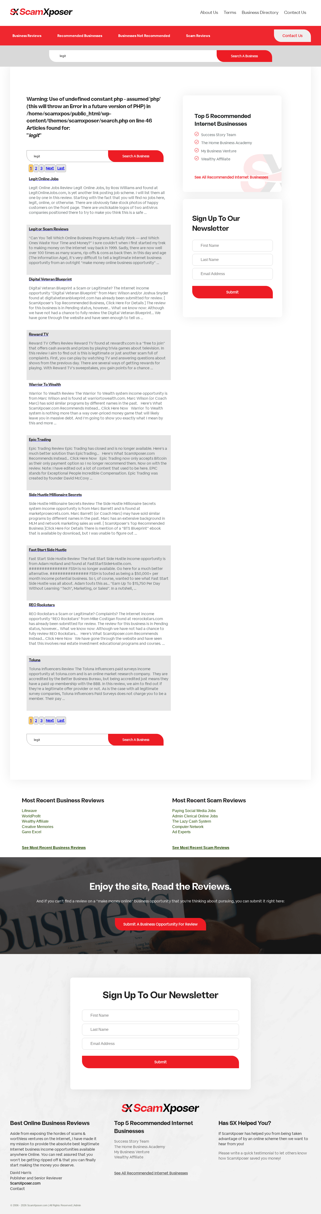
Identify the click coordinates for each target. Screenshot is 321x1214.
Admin (77, 1205)
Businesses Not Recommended (144, 35)
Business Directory (260, 13)
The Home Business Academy (226, 142)
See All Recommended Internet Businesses (231, 177)
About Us (209, 13)
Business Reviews (26, 35)
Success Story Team (218, 134)
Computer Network (188, 827)
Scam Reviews (198, 35)
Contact (17, 1188)
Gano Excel (31, 832)
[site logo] (41, 13)
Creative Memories (37, 827)
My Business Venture (218, 151)
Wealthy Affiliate (215, 159)
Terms (230, 13)
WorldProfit (31, 816)
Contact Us (295, 13)
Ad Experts (181, 832)
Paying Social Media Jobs (194, 811)
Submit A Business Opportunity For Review (160, 924)
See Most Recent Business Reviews (54, 848)
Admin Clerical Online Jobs (195, 816)
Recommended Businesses (79, 35)
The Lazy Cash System (191, 821)
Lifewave (29, 811)
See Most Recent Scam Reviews (200, 848)
